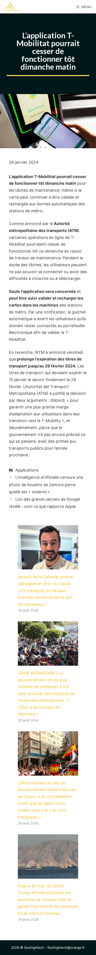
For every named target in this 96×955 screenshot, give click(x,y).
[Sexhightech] (10, 6)
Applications (27, 470)
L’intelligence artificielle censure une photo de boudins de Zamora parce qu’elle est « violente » (46, 484)
